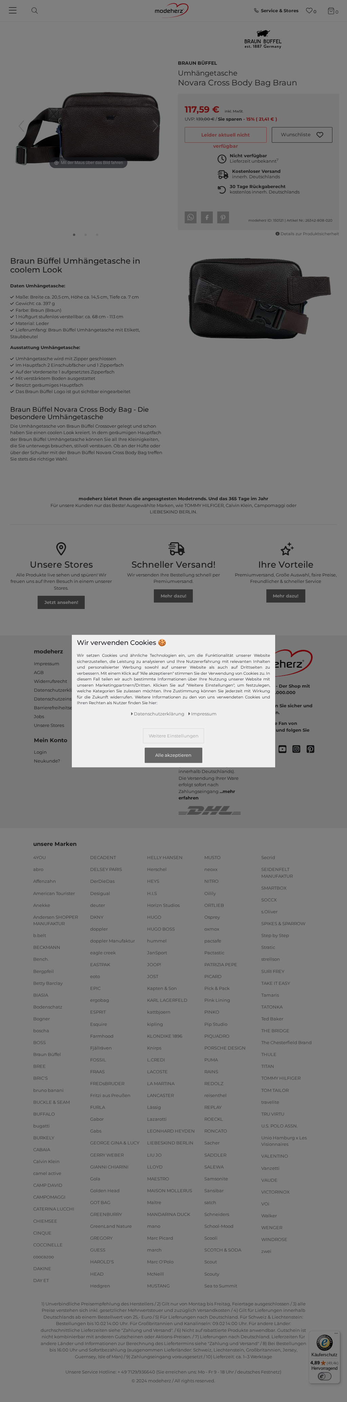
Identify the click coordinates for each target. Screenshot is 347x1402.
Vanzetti (270, 1168)
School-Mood (218, 1226)
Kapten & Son (162, 988)
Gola (95, 1178)
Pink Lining (217, 1000)
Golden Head (105, 1190)
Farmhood (102, 1035)
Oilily (210, 893)
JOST (152, 976)
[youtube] (285, 749)
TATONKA (272, 1007)
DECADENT (103, 857)
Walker (269, 1215)
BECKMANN (46, 947)
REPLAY (213, 1107)
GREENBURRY (106, 1214)
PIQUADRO (216, 1035)
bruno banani (48, 1090)
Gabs (95, 1131)
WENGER (271, 1227)
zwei (266, 1251)
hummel (157, 940)
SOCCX (269, 899)
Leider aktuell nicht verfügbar (225, 137)
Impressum (46, 663)
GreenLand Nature (111, 1226)
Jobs (39, 716)
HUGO (154, 916)
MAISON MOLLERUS (169, 1190)
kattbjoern (158, 1012)
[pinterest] (314, 749)
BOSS (39, 1042)
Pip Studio (215, 1024)
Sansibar (214, 1190)
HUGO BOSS (161, 929)
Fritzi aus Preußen (110, 1095)
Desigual (100, 893)
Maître (154, 1202)
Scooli (211, 1238)
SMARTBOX (274, 888)
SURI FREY (272, 971)
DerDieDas (102, 881)
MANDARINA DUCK (168, 1214)
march (154, 1250)
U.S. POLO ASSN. (279, 1126)
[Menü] (336, 1335)
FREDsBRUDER (107, 1083)
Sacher (212, 1142)
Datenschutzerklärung (59, 690)
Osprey (212, 916)
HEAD (97, 1273)
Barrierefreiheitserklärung (63, 707)
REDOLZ (213, 1083)
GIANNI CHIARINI (109, 1166)
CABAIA (41, 1149)
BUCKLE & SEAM (51, 1101)
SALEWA (214, 1166)
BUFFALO (44, 1113)
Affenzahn (44, 881)
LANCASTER (160, 1095)
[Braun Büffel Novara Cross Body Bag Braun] (74, 236)
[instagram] (299, 749)
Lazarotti (157, 1119)
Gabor (97, 1119)
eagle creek (103, 952)
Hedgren (100, 1285)
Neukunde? (47, 761)
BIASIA (40, 995)
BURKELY (43, 1137)
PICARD (213, 976)
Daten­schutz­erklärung (159, 713)
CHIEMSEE (45, 1220)
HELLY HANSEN (165, 857)
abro (38, 869)
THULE (269, 1054)
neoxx (211, 869)
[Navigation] (13, 10)
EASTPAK (100, 964)
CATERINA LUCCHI (53, 1209)
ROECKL (213, 1119)
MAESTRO (158, 1178)
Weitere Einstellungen (174, 735)
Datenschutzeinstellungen (64, 699)
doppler (99, 929)
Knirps (154, 1048)
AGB (39, 672)
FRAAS (97, 1071)
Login (40, 752)
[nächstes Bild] (155, 126)
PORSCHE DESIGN (225, 1048)
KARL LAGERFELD (167, 1000)
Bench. (41, 959)
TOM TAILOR (275, 1090)
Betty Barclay (48, 983)
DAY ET (41, 1280)
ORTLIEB (214, 905)
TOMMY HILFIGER (281, 1078)
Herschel (157, 869)
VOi (265, 1203)
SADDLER (215, 1154)
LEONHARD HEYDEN (171, 1131)
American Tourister (54, 893)
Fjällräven (101, 1048)
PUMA (211, 1059)
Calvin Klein (46, 1161)
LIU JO (154, 1154)
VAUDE (269, 1179)
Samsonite (216, 1178)
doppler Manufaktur (112, 940)
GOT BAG (100, 1202)
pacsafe (212, 940)
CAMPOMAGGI (49, 1197)
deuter (97, 905)
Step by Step (275, 935)
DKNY (96, 916)
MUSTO (212, 857)
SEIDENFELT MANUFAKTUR (277, 873)
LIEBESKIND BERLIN (170, 1142)
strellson (270, 959)
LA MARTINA (161, 1083)
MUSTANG (158, 1285)
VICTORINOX (275, 1192)
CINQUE (42, 1232)
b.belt (39, 935)
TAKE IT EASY (275, 983)
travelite (270, 1101)
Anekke (41, 905)
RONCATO (215, 1131)
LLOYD (155, 1166)
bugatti (41, 1126)
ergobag (99, 1000)
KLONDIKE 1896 (164, 1035)
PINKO (211, 1012)
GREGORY (101, 1238)
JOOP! (154, 964)
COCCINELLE (48, 1244)
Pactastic (214, 952)
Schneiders (216, 1214)
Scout (210, 1261)
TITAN (267, 1066)
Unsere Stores (49, 725)
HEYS (153, 881)
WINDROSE (274, 1239)
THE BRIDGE (275, 1030)
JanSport (157, 952)
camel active (47, 1173)
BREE (39, 1066)
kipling (155, 1024)
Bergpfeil (43, 971)
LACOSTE (157, 1071)
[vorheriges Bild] (21, 126)
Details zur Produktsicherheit (310, 233)
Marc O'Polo (160, 1261)
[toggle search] (32, 10)
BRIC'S (40, 1078)
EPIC (95, 988)
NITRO (211, 881)
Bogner (41, 1018)
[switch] (324, 1376)
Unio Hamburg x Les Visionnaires (284, 1141)
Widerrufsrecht (50, 681)
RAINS (211, 1071)
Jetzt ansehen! (61, 602)
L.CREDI (156, 1059)
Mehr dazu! (173, 595)
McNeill (155, 1273)
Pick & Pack (217, 988)
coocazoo (43, 1256)
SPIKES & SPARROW (283, 923)
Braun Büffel (197, 62)
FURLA (97, 1107)
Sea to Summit (220, 1285)
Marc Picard (160, 1238)
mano (153, 1226)
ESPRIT (98, 1012)
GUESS (97, 1250)
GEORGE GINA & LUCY (114, 1142)
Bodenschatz (47, 1007)
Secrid (268, 857)
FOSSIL (98, 1059)
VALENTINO (274, 1156)
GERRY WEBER (107, 1154)
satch (210, 1202)
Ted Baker (272, 1018)
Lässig (154, 1107)
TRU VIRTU (272, 1113)
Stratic (268, 947)
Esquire (98, 1024)
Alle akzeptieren (173, 755)
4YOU (39, 857)
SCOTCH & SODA (222, 1250)
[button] (302, 135)
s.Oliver (269, 911)
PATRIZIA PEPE (220, 964)
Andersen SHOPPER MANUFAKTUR (55, 920)
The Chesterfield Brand (286, 1042)
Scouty (211, 1273)
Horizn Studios (163, 905)
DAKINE (42, 1268)
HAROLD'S (102, 1261)
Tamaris (270, 995)
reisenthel (215, 1095)
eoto (95, 976)
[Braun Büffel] (263, 39)
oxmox (211, 929)
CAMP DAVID (47, 1185)
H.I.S (152, 893)
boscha (41, 1030)
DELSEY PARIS (106, 869)
